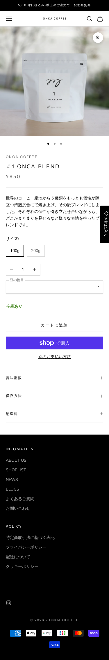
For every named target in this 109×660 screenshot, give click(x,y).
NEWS (12, 479)
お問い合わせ (18, 508)
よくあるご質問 (20, 499)
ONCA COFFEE (22, 157)
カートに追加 (54, 325)
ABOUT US (16, 460)
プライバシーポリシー (26, 547)
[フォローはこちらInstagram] (9, 603)
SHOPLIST (16, 470)
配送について (18, 557)
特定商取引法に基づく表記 (30, 537)
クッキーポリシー (22, 566)
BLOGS (12, 489)
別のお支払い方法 (54, 357)
